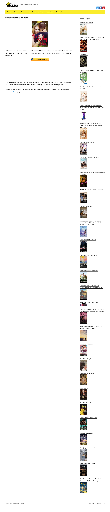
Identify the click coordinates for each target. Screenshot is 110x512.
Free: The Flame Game (86, 403)
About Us (59, 12)
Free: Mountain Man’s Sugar (88, 417)
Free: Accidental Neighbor (88, 239)
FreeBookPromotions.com (12, 503)
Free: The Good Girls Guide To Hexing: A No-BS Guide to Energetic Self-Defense (92, 310)
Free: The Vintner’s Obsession (89, 270)
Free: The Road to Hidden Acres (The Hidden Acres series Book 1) (91, 327)
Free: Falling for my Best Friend (89, 157)
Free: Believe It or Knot (87, 373)
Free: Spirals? (84, 54)
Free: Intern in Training (87, 142)
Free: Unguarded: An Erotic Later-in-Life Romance (92, 173)
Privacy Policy (101, 503)
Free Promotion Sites (35, 12)
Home (9, 12)
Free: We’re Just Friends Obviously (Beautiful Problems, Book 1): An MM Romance (91, 125)
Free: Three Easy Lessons (87, 359)
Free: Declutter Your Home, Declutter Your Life (91, 88)
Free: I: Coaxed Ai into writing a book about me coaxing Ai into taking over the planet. (92, 107)
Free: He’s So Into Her (86, 22)
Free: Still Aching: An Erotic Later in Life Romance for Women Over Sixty (92, 38)
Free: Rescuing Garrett (86, 433)
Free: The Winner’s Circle (87, 463)
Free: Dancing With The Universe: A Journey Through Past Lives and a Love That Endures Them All (91, 223)
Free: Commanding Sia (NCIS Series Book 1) (92, 190)
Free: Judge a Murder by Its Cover (90, 448)
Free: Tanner (84, 388)
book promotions (11, 92)
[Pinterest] (103, 8)
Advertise (49, 12)
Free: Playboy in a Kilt (86, 344)
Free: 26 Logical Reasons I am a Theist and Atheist (91, 71)
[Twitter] (97, 8)
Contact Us (92, 503)
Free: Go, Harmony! (86, 206)
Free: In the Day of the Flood (88, 255)
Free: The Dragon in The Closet (89, 302)
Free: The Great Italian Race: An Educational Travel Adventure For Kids (91, 286)
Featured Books (19, 12)
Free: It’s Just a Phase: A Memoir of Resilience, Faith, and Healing (90, 480)
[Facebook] (100, 8)
